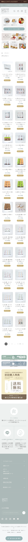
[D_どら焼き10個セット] (7, 162)
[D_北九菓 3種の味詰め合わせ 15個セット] (7, 252)
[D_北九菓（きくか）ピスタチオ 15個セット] (7, 321)
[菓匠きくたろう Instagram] (6, 519)
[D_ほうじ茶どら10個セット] (7, 184)
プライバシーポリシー (6, 530)
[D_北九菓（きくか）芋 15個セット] (7, 274)
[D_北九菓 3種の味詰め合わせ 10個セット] (20, 229)
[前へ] (2, 5)
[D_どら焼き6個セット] (20, 138)
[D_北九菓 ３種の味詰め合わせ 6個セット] (7, 229)
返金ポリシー (23, 530)
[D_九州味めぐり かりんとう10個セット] (7, 115)
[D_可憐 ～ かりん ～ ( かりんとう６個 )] (7, 91)
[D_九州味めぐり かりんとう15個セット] (20, 115)
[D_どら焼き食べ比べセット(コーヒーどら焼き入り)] (7, 138)
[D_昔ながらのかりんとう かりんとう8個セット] (20, 91)
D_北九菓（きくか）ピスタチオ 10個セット (20, 306)
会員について (6, 471)
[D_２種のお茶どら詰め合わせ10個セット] (20, 162)
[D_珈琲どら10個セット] (7, 207)
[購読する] (23, 512)
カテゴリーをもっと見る (14, 29)
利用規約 (8, 532)
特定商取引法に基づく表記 (15, 530)
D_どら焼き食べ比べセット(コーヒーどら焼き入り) (8, 146)
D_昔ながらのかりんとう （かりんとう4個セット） (20, 76)
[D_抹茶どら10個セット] (20, 184)
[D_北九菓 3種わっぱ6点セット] (20, 207)
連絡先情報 (19, 532)
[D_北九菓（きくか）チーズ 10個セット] (20, 274)
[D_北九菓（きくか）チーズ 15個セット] (7, 297)
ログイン (5, 469)
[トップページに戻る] (2, 53)
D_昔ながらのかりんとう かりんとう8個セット (20, 100)
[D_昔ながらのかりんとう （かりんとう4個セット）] (20, 67)
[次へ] (26, 5)
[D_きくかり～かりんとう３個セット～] (7, 67)
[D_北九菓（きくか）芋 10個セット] (20, 252)
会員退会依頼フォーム (8, 473)
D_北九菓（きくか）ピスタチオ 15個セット (7, 330)
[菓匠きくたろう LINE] (14, 519)
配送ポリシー (13, 532)
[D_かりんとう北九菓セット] (20, 321)
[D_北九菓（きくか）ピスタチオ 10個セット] (20, 297)
